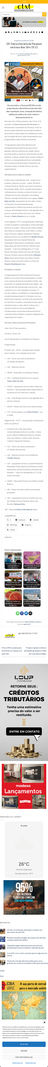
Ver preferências (24, 1057)
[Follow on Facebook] (23, 2)
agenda (26, 624)
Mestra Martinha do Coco (15, 264)
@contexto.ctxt (24, 55)
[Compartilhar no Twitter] (26, 613)
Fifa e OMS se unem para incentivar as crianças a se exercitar (12, 651)
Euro (2, 976)
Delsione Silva (19, 504)
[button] (44, 1022)
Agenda (17, 40)
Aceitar (24, 1044)
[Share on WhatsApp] (18, 613)
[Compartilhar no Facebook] (22, 613)
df (29, 624)
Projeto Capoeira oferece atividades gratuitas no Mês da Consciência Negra (35, 651)
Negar (24, 1051)
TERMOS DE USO (17, 1063)
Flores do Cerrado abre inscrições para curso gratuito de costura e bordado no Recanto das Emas (27, 962)
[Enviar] (44, 14)
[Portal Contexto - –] (24, 7)
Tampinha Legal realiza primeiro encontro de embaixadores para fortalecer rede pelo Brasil (25, 946)
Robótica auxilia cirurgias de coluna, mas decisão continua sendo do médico (26, 939)
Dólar (2, 970)
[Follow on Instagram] (25, 2)
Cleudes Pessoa (37, 237)
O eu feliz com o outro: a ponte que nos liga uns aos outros (27, 954)
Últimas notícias (27, 40)
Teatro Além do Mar (15, 381)
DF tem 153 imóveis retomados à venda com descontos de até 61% (24, 931)
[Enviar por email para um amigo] (30, 613)
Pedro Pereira (17, 216)
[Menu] (3, 7)
